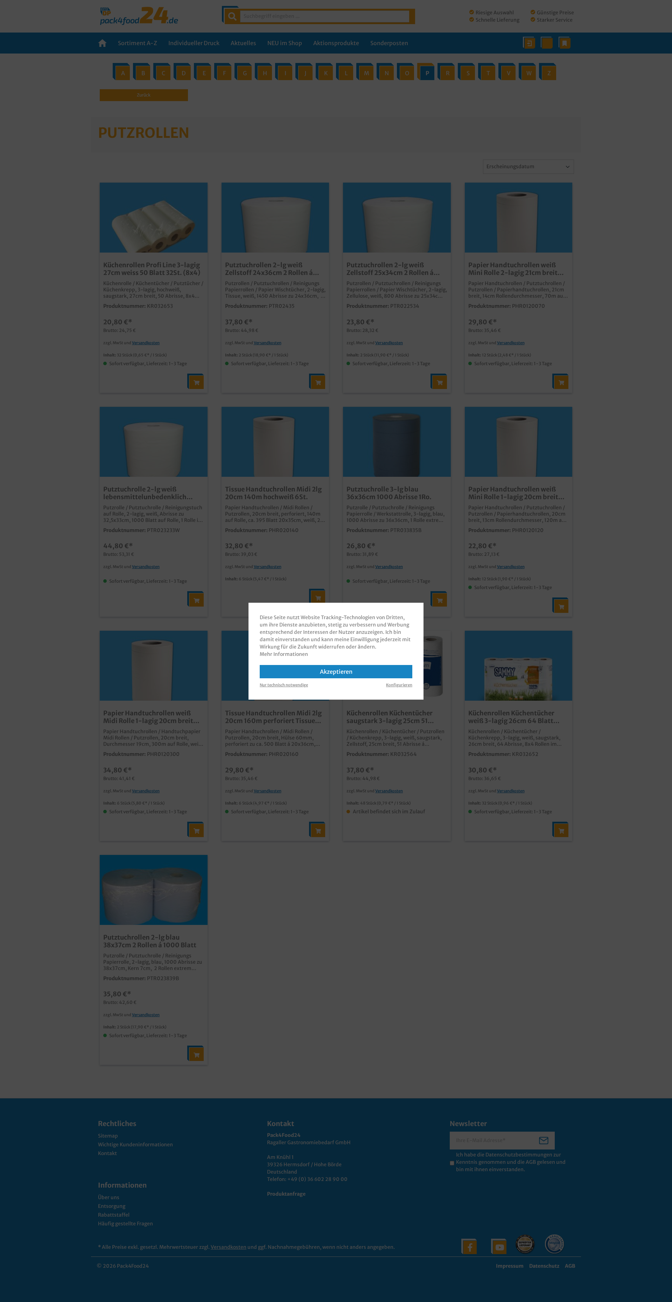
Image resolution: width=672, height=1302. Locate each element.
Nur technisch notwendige (284, 684)
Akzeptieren (336, 671)
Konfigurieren (399, 684)
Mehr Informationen (284, 654)
